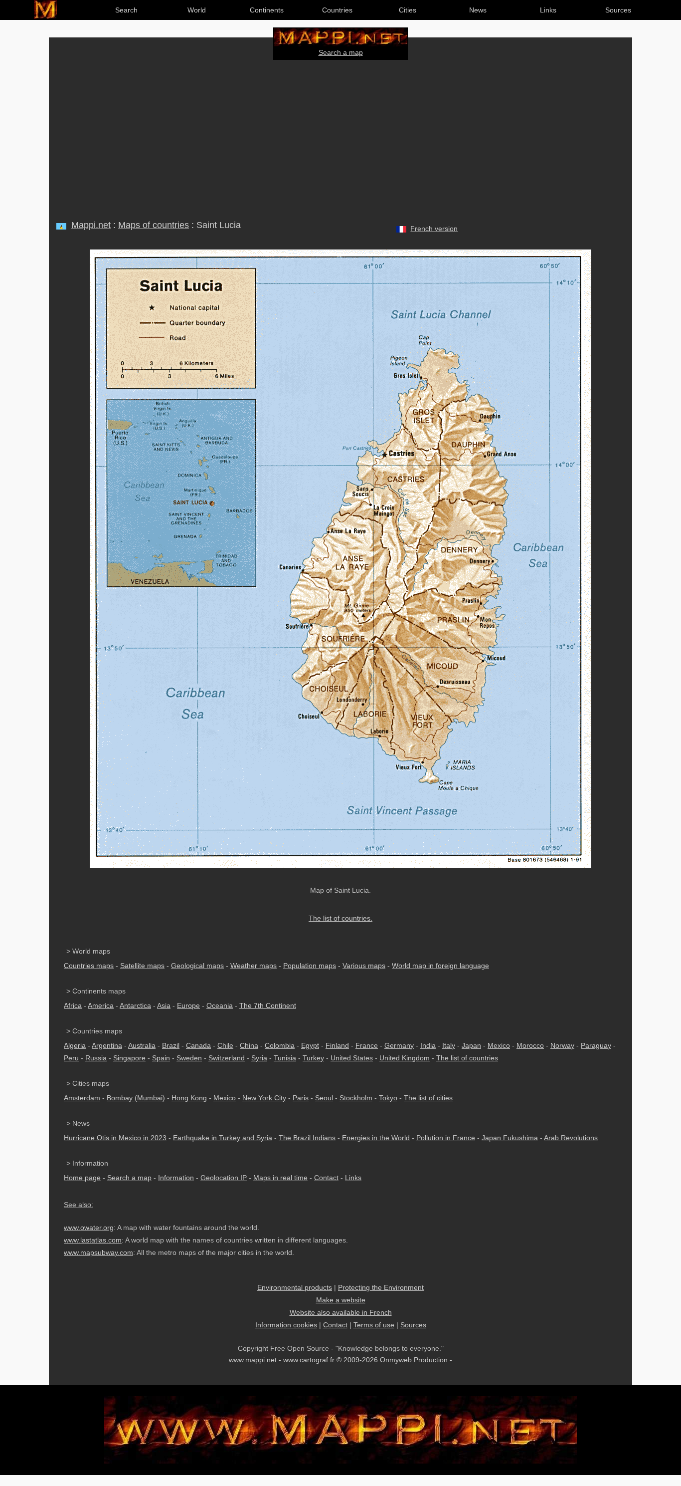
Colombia (280, 1045)
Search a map (341, 52)
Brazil (170, 1045)
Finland (337, 1045)
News (478, 10)
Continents (267, 10)
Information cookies (286, 1325)
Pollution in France (445, 1138)
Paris (301, 1098)
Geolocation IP (223, 1178)
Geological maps (197, 966)
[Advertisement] (340, 138)
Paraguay (596, 1045)
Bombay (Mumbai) (136, 1098)
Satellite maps (142, 966)
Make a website (340, 1300)
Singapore (129, 1058)
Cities (407, 10)
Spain (161, 1058)
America (101, 1005)
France (366, 1045)
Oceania (219, 1005)
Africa (73, 1005)
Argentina (107, 1045)
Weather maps (253, 966)
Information (176, 1178)
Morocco (530, 1045)
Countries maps (89, 966)
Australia (142, 1045)
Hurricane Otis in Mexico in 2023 (115, 1138)
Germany (399, 1045)
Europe (188, 1005)
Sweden (189, 1058)
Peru (71, 1058)
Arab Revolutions (571, 1138)
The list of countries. (340, 918)
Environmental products (294, 1287)
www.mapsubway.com (98, 1252)
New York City (264, 1098)
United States (352, 1058)
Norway (562, 1045)
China (249, 1045)
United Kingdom (404, 1058)
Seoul (324, 1098)
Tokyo (388, 1098)
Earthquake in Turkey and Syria (222, 1138)
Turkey (313, 1058)
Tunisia (285, 1058)
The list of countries (467, 1058)
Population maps (309, 966)
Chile (225, 1045)
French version (434, 229)
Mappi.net (91, 225)
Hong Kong (189, 1098)
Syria (259, 1058)
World (196, 10)
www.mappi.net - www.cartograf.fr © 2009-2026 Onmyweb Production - (340, 1360)
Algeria (75, 1045)
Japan (471, 1045)
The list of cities (428, 1098)
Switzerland (226, 1058)
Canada (198, 1045)
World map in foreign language (440, 966)
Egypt (310, 1045)
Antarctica (135, 1005)
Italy (448, 1045)
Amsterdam (82, 1098)
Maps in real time (280, 1178)
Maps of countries (153, 225)
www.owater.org (89, 1228)
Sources (618, 10)
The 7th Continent (267, 1005)
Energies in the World (376, 1138)
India (428, 1045)
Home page (82, 1178)
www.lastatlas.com (93, 1240)
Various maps (363, 966)
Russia (96, 1058)
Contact (326, 1178)
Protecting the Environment (381, 1287)
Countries (337, 10)
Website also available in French (341, 1312)
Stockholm (356, 1098)
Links (548, 10)
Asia (163, 1005)
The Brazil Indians (307, 1138)
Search (126, 10)
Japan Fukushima (510, 1138)
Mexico (499, 1045)
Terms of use (373, 1325)
